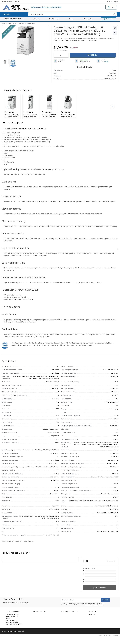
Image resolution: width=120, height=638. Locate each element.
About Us (109, 1)
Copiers (10, 23)
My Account (109, 19)
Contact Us (88, 19)
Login (116, 1)
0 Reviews (64, 50)
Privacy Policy (88, 605)
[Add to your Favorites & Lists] (115, 28)
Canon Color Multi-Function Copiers (25, 23)
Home (71, 19)
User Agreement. (98, 605)
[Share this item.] (115, 33)
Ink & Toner (53, 19)
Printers (36, 19)
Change (106, 62)
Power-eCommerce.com (111, 635)
